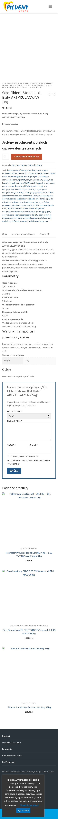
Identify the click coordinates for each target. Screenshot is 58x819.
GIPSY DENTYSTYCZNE (29, 83)
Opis (4, 234)
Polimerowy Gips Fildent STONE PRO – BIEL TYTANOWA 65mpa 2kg (29, 554)
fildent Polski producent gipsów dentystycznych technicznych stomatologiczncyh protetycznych (28, 176)
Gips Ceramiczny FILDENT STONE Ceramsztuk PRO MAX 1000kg (29, 632)
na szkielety (22, 199)
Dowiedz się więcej (29, 805)
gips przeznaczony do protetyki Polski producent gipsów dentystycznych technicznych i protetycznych (28, 186)
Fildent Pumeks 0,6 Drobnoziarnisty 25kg (29, 708)
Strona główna (9, 83)
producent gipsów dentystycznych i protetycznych (23, 210)
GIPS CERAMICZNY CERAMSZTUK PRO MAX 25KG (29, 626)
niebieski (31, 199)
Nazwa (11, 445)
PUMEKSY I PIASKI (29, 703)
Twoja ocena (14, 411)
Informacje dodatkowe (23, 234)
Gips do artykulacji (40, 180)
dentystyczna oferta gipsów (19, 170)
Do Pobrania (8, 762)
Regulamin (7, 749)
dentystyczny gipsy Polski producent (33, 173)
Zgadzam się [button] (23, 810)
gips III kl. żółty (44, 183)
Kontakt (6, 736)
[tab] (4, 234)
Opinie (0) (45, 234)
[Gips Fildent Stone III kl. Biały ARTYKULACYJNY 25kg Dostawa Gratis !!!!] (49, 94)
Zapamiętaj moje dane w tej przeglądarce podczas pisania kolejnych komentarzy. (28, 460)
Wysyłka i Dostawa (11, 743)
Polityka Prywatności (12, 756)
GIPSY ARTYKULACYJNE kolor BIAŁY (30, 85)
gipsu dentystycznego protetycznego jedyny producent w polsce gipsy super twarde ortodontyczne (27, 193)
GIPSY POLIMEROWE (29, 548)
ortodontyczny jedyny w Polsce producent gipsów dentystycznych (25, 204)
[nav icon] (50, 7)
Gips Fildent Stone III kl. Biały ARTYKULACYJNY (27, 181)
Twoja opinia (14, 421)
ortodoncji (16, 202)
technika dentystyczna (38, 221)
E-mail (34, 445)
